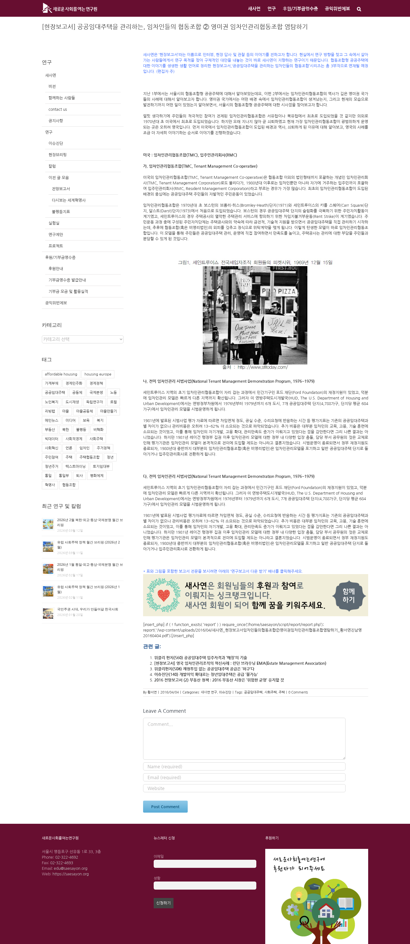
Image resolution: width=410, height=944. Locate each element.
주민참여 (51, 457)
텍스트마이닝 (76, 466)
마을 (65, 411)
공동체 (77, 392)
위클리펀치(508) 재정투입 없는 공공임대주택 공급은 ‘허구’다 (204, 669)
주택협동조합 (89, 457)
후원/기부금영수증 (60, 257)
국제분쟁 (96, 392)
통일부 (64, 476)
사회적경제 (74, 439)
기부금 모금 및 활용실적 (68, 291)
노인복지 (51, 402)
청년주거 (51, 466)
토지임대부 (101, 466)
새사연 (50, 75)
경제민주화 (74, 383)
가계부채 (51, 383)
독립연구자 (94, 402)
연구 (48, 132)
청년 (110, 457)
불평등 (81, 430)
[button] (359, 8)
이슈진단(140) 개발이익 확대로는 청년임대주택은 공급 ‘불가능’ (206, 674)
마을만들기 (108, 411)
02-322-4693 (61, 863)
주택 (282, 692)
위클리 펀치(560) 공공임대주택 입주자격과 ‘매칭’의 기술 (200, 658)
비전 (52, 86)
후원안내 (56, 269)
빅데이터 (51, 439)
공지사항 (56, 121)
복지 (100, 420)
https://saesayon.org (70, 874)
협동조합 (69, 485)
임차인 (84, 448)
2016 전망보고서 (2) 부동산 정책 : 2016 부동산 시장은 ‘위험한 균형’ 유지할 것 (219, 680)
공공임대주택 (253, 692)
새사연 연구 (209, 692)
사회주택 (270, 692)
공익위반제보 (56, 303)
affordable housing (61, 374)
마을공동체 (84, 411)
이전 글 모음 (59, 178)
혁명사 (50, 485)
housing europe (98, 374)
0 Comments (298, 692)
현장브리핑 (58, 155)
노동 (113, 392)
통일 (48, 476)
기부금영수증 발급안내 (67, 280)
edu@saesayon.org (70, 868)
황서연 (152, 692)
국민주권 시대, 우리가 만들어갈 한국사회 (87, 609)
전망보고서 (61, 189)
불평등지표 (61, 212)
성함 (157, 878)
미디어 (71, 420)
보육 (86, 420)
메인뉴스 (51, 420)
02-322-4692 (66, 857)
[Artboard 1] (316, 851)
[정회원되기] (255, 577)
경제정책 (96, 383)
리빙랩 (50, 411)
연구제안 (56, 235)
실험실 (54, 223)
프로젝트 (56, 246)
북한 (65, 430)
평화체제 (96, 476)
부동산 (50, 430)
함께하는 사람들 (62, 98)
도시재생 (72, 402)
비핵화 (98, 430)
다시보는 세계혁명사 (69, 200)
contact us (58, 109)
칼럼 (52, 166)
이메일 (159, 856)
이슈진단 (225, 692)
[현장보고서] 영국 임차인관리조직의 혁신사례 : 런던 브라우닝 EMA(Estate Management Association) (240, 663)
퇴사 (79, 476)
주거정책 (103, 448)
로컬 (113, 402)
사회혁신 (51, 448)
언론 (69, 448)
